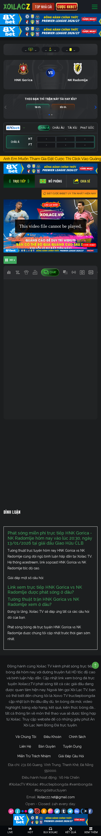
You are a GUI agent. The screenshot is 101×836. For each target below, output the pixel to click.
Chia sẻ (85, 181)
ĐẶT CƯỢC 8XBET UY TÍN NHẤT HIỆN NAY (71, 193)
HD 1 (12, 260)
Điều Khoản (52, 737)
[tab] (19, 181)
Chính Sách (77, 737)
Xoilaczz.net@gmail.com (56, 797)
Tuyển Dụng (72, 746)
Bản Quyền (47, 746)
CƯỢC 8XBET (66, 6)
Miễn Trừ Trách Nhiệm (34, 756)
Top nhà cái (43, 6)
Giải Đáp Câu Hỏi (71, 756)
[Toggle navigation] (94, 6)
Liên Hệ (25, 746)
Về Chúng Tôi (26, 737)
